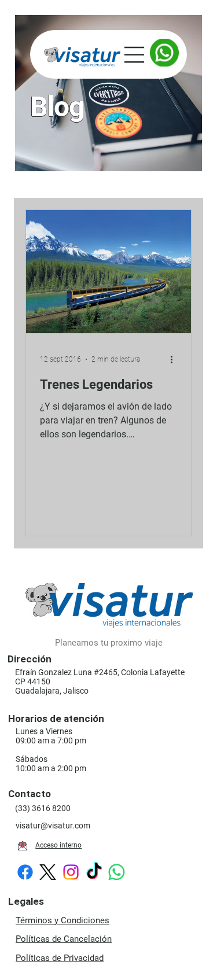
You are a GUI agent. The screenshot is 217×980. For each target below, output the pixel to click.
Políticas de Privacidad (60, 958)
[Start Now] (164, 53)
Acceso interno (58, 845)
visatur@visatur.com (53, 825)
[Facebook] (25, 872)
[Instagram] (71, 872)
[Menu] (135, 54)
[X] (48, 872)
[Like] (23, 845)
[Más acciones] (175, 359)
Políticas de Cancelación (64, 939)
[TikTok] (94, 872)
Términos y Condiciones (62, 920)
